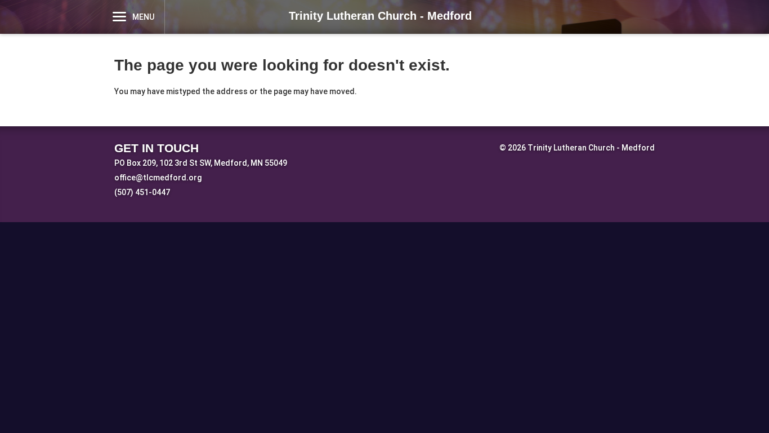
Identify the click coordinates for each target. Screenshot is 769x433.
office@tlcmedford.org (158, 177)
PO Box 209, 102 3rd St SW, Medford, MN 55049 (200, 162)
